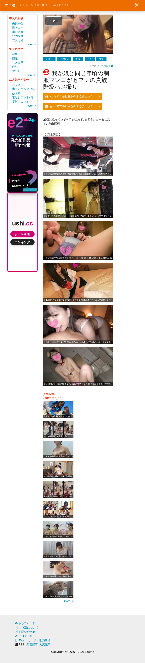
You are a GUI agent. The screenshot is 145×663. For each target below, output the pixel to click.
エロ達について (28, 627)
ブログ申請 (25, 636)
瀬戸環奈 (17, 32)
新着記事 (32, 644)
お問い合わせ (26, 632)
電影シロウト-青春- (24, 97)
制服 (15, 54)
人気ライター (63, 5)
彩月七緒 (17, 40)
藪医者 (16, 93)
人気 (36, 5)
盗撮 (15, 58)
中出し (16, 71)
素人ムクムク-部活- (24, 89)
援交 (101, 59)
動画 (25, 5)
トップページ (26, 623)
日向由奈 (17, 27)
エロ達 (10, 5)
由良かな (17, 23)
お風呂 (49, 59)
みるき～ (17, 84)
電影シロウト (20, 101)
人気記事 (45, 644)
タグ (47, 5)
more (30, 44)
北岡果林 (17, 36)
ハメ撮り (17, 62)
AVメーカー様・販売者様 (34, 640)
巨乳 (15, 67)
